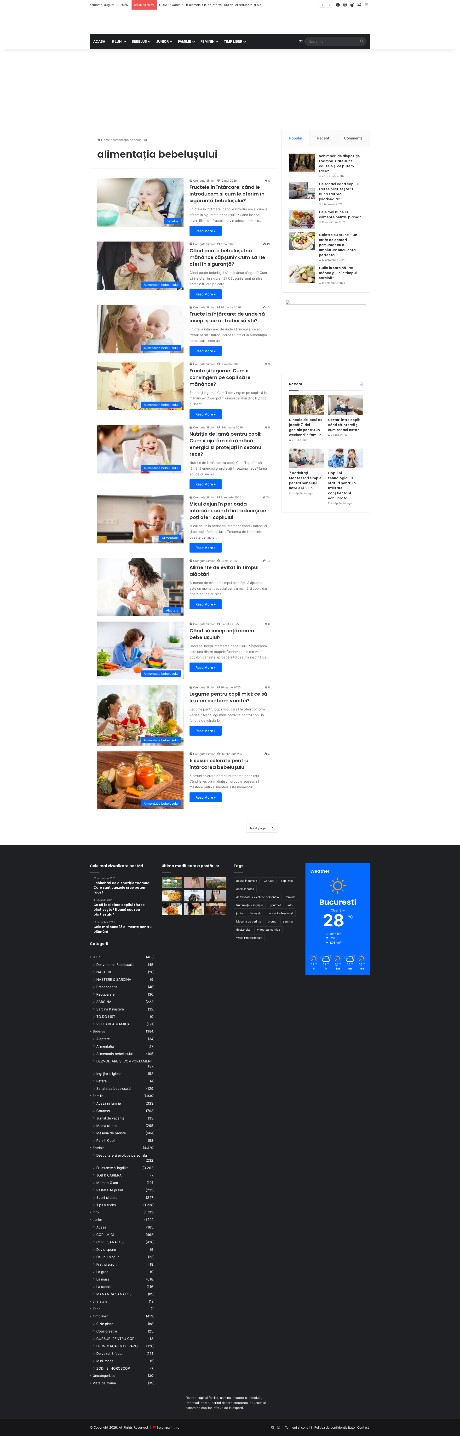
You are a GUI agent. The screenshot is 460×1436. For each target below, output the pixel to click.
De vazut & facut (109, 1353)
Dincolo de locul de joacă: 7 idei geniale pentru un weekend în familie (305, 427)
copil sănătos (245, 889)
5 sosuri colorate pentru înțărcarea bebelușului (219, 764)
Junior (97, 1220)
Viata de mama (104, 1383)
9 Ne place (105, 1324)
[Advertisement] (230, 89)
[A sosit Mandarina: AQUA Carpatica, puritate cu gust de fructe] (172, 909)
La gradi (102, 1272)
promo (272, 921)
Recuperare (105, 994)
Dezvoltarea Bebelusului (115, 965)
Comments (353, 138)
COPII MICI (105, 1235)
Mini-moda (105, 1361)
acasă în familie (246, 880)
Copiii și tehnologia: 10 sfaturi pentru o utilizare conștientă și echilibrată (342, 486)
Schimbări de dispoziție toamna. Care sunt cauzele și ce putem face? (339, 163)
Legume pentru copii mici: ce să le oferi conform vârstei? (228, 697)
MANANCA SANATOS (114, 1294)
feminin (290, 897)
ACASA (99, 41)
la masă (255, 913)
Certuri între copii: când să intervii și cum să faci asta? (344, 424)
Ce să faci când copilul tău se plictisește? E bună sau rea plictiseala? (339, 192)
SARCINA (103, 1002)
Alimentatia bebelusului (114, 1054)
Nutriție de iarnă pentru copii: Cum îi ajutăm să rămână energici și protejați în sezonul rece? (226, 444)
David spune (106, 1249)
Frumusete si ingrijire (112, 1168)
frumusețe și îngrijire (249, 905)
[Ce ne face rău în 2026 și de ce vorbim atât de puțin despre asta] (172, 882)
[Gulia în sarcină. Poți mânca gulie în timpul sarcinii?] (302, 274)
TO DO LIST (105, 1017)
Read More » (206, 231)
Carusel (269, 880)
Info (96, 1212)
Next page (258, 828)
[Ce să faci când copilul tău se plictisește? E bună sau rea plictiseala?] (302, 190)
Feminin (98, 1148)
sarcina (288, 921)
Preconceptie (106, 987)
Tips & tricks (106, 1205)
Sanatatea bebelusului (113, 1088)
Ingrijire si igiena (108, 1074)
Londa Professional (280, 913)
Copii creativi (106, 1331)
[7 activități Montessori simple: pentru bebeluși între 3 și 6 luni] (306, 458)
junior (240, 913)
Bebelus (99, 1031)
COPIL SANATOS (110, 1242)
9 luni (97, 957)
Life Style (100, 1301)
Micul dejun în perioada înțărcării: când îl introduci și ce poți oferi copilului (228, 511)
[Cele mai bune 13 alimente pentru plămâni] (302, 219)
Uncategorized (104, 1376)
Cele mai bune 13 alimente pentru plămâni (340, 214)
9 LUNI (117, 41)
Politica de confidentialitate (334, 1427)
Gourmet (103, 1111)
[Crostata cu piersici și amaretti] (172, 895)
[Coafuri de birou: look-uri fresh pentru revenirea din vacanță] (194, 882)
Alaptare (103, 1039)
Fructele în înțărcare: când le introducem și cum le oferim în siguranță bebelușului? (227, 194)
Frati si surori (106, 1264)
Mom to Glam (107, 1183)
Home (105, 140)
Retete (101, 1081)
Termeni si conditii (298, 1427)
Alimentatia (105, 1046)
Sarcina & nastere (110, 1009)
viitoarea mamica (268, 929)
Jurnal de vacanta (110, 1118)
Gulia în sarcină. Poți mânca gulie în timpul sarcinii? (338, 272)
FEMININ (207, 41)
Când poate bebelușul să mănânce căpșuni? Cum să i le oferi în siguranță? (227, 257)
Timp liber (100, 1316)
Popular (295, 138)
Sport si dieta (106, 1197)
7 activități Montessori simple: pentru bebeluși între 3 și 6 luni (305, 480)
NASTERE (104, 972)
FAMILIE (184, 41)
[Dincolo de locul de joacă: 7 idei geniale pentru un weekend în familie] (306, 405)
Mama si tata (106, 1126)
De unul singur (107, 1257)
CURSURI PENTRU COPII (116, 1339)
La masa (102, 1279)
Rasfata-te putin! (109, 1190)
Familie (98, 1096)
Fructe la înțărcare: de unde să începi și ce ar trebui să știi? (227, 317)
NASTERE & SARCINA (113, 979)
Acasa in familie (108, 1103)
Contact (363, 1427)
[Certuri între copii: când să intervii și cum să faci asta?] (345, 405)
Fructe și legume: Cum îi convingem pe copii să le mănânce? (220, 377)
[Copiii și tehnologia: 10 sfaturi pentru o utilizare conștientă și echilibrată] (345, 458)
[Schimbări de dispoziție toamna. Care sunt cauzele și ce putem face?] (302, 163)
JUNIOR (162, 41)
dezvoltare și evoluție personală (257, 897)
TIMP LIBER (233, 41)
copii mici (287, 880)
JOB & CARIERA (109, 1175)
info (290, 905)
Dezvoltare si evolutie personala (121, 1155)
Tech (96, 1309)
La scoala (103, 1287)
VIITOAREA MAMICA (113, 1024)
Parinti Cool (105, 1140)
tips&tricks (243, 929)
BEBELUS (139, 41)
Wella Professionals (249, 938)
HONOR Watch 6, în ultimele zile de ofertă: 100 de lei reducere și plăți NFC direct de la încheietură (232, 5)
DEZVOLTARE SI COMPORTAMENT (124, 1061)
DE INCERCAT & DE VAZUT (118, 1346)
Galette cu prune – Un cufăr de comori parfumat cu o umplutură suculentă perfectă (338, 244)
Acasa (101, 1227)
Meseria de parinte (111, 1133)
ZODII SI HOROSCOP (113, 1368)
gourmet (275, 905)
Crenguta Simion (204, 180)
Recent (323, 138)
